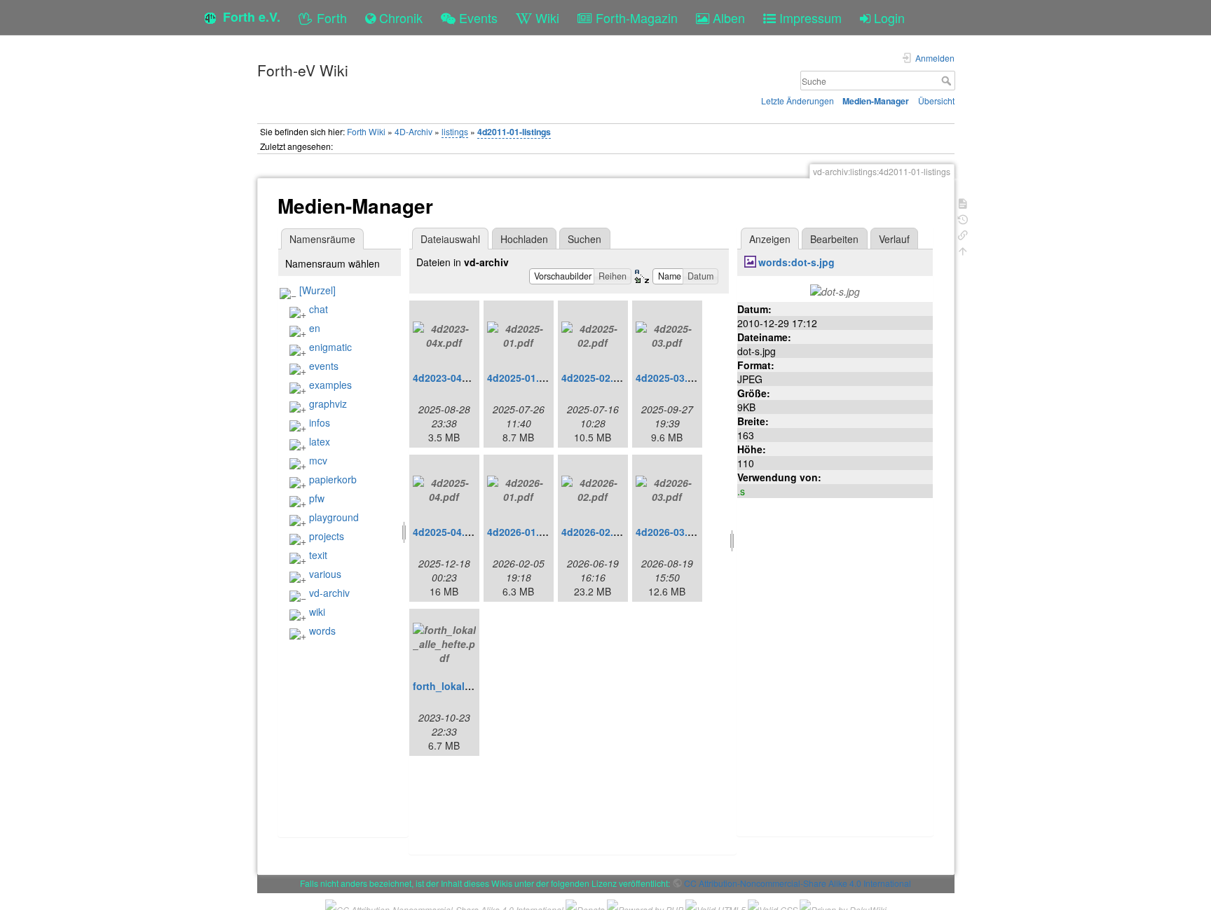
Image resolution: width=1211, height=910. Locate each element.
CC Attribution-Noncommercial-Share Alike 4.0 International (797, 883)
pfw (316, 498)
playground (334, 517)
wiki (317, 612)
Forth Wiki (366, 131)
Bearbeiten (834, 239)
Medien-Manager (875, 101)
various (325, 574)
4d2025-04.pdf (447, 532)
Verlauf (894, 239)
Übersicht (936, 100)
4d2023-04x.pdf (449, 378)
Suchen (584, 239)
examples (330, 385)
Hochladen (524, 239)
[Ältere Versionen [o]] (962, 218)
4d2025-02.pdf (595, 378)
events (323, 366)
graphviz (328, 404)
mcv (318, 460)
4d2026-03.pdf (670, 532)
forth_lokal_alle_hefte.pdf (474, 686)
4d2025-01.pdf (521, 378)
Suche (948, 80)
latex (319, 441)
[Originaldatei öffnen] (835, 290)
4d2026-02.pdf (595, 532)
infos (319, 422)
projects (326, 536)
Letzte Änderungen (797, 100)
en (314, 328)
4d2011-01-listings (514, 131)
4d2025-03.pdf (670, 378)
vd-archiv (329, 593)
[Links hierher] (962, 234)
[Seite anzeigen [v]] (962, 202)
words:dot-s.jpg (796, 262)
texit (318, 555)
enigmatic (330, 347)
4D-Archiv (413, 131)
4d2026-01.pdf (521, 532)
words (322, 630)
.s (741, 491)
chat (318, 309)
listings (455, 131)
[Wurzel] (317, 290)
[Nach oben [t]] (962, 250)
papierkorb (333, 479)
